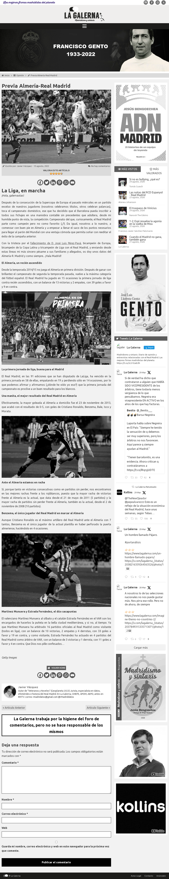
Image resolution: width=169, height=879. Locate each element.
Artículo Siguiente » (98, 707)
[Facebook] (40, 182)
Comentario (10, 762)
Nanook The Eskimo (138, 215)
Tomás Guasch (136, 186)
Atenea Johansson (127, 202)
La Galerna (123, 246)
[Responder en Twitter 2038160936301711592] (127, 518)
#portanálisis (133, 542)
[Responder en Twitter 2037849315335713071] (127, 639)
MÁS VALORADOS (154, 171)
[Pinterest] (59, 182)
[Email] (72, 182)
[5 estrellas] (61, 173)
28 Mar (142, 587)
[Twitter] (47, 182)
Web (4, 827)
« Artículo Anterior (14, 707)
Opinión (20, 75)
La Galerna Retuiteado (145, 487)
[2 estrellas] (53, 173)
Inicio (7, 75)
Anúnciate (161, 876)
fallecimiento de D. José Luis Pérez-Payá (55, 243)
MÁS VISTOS (129, 169)
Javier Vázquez (24, 166)
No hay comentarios (100, 166)
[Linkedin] (53, 182)
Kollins (128, 492)
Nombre (8, 799)
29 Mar (142, 372)
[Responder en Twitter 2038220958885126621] (127, 477)
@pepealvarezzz (134, 501)
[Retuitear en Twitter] (133, 487)
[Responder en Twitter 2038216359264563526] (127, 577)
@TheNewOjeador (136, 498)
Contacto (148, 876)
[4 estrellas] (59, 173)
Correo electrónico (15, 813)
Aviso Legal (136, 876)
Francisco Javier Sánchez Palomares (135, 231)
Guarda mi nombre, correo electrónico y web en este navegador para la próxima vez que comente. (55, 848)
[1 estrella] (51, 173)
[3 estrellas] (56, 173)
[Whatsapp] (66, 182)
